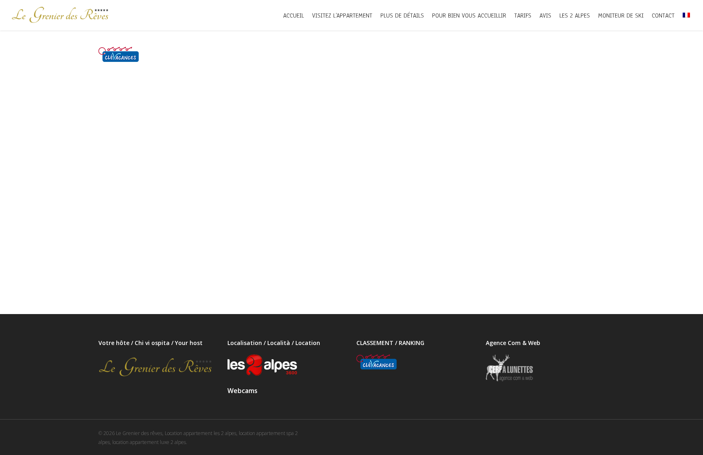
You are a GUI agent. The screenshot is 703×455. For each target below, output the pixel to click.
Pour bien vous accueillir (469, 15)
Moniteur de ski (621, 15)
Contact (663, 15)
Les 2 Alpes (574, 15)
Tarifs (522, 15)
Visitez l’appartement (342, 15)
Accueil (293, 15)
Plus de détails (402, 15)
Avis (545, 15)
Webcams (242, 390)
